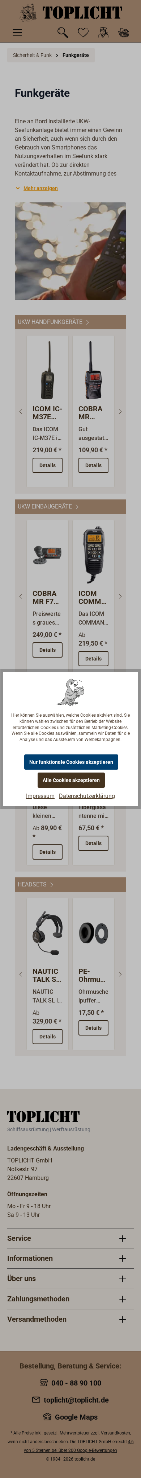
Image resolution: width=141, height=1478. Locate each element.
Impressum (40, 795)
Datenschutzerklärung (87, 795)
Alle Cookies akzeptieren (71, 780)
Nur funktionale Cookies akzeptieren (71, 762)
